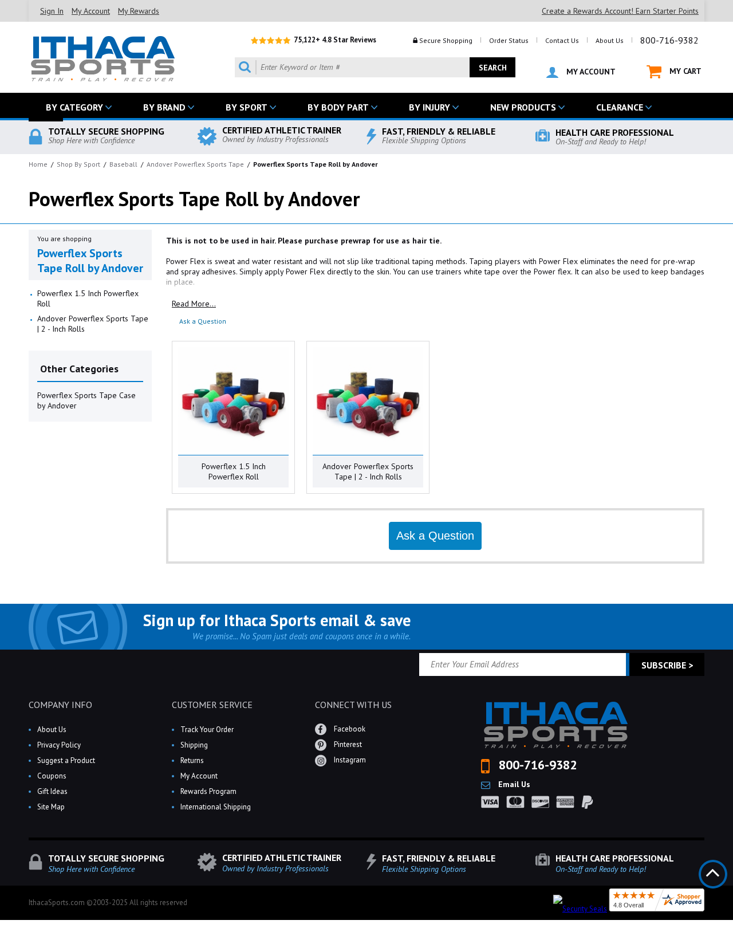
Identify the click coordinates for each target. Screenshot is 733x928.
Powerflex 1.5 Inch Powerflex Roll (88, 298)
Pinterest (347, 744)
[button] (732, 927)
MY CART (684, 71)
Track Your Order (207, 729)
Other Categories (79, 368)
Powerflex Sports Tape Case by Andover (86, 400)
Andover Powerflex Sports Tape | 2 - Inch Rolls (92, 323)
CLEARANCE (619, 107)
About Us (610, 40)
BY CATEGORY (74, 107)
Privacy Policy (59, 745)
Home (38, 164)
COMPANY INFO (60, 704)
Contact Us (562, 40)
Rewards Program (208, 791)
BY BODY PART (338, 107)
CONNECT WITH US (353, 704)
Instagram (349, 760)
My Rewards (138, 11)
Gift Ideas (52, 791)
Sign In (52, 11)
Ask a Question (202, 321)
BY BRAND (164, 107)
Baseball (123, 164)
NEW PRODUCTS (523, 107)
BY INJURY (429, 107)
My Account (91, 11)
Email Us (513, 784)
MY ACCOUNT (590, 71)
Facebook (348, 729)
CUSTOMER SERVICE (212, 704)
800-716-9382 (669, 40)
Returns (192, 760)
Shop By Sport (78, 164)
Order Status (509, 40)
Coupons (51, 776)
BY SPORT (246, 107)
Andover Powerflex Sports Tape (195, 164)
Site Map (51, 807)
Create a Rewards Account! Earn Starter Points (620, 11)
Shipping (194, 745)
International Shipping (215, 807)
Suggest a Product (66, 760)
